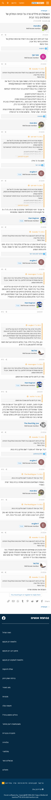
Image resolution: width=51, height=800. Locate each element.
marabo (45, 21)
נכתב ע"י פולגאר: (35, 396)
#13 (2, 360)
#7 (2, 181)
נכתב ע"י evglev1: (34, 325)
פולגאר (34, 350)
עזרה (14, 783)
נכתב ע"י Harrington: (35, 274)
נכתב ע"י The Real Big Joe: (33, 474)
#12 (2, 312)
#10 (2, 469)
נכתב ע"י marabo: (38, 69)
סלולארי (5, 751)
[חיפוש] (2, 3)
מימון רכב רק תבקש (10, 651)
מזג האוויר (6, 687)
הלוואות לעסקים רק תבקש (12, 660)
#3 (2, 132)
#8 (2, 572)
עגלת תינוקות (7, 669)
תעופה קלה (7, 706)
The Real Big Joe (31, 423)
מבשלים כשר (7, 761)
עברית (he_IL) (37, 789)
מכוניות (5, 697)
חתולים (5, 770)
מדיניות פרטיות (22, 783)
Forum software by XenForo (21, 796)
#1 (2, 35)
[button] (48, 3)
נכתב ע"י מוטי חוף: (36, 137)
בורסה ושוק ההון (8, 678)
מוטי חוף (35, 55)
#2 (2, 64)
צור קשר (40, 783)
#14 (2, 392)
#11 (2, 500)
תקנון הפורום (33, 783)
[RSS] (3, 783)
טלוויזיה (5, 742)
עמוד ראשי (8, 783)
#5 (2, 432)
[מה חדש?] (7, 3)
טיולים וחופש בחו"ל (10, 715)
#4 (2, 227)
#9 (2, 269)
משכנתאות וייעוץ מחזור (11, 724)
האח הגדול (6, 632)
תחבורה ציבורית (8, 733)
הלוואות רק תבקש (9, 642)
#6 (2, 533)
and (36, 254)
